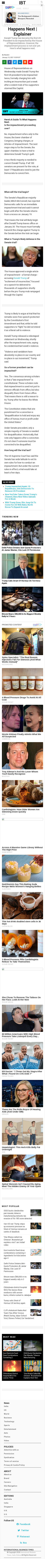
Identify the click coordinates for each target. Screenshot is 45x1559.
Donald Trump (20, 278)
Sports (7, 1425)
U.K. (5, 1511)
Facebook (24, 1524)
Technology (9, 1421)
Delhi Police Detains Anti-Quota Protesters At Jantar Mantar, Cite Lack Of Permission (21, 549)
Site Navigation (10, 1486)
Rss (24, 1543)
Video (6, 1441)
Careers (7, 1482)
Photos (7, 1437)
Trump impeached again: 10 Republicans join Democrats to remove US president (19, 488)
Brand (6, 1478)
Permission (9, 1454)
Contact (7, 1490)
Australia (8, 1499)
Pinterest (24, 1536)
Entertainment (10, 1429)
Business (8, 1418)
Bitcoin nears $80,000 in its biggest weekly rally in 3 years (15, 1279)
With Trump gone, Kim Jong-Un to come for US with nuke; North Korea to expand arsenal (20, 504)
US (5, 1410)
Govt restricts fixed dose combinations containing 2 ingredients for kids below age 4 (10, 1357)
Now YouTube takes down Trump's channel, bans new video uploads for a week (21, 496)
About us (8, 1474)
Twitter (24, 1530)
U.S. (5, 1514)
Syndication (9, 1457)
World (6, 1414)
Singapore (8, 1507)
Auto (6, 1433)
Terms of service (11, 1461)
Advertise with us (11, 1450)
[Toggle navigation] (3, 2)
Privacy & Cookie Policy (14, 1465)
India (6, 1406)
